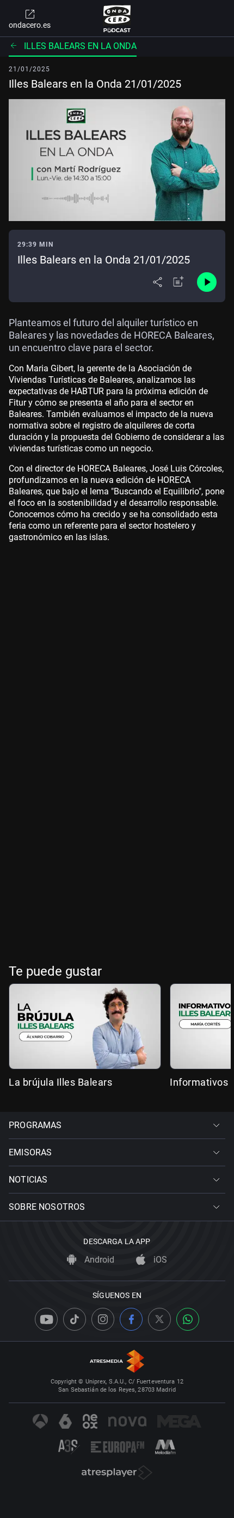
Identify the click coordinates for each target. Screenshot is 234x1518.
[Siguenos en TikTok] (74, 1319)
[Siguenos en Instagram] (102, 1319)
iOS (159, 1259)
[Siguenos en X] (159, 1319)
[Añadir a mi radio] (178, 282)
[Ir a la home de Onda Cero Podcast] (117, 18)
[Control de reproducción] (207, 282)
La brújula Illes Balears (60, 1082)
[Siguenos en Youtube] (46, 1319)
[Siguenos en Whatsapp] (187, 1319)
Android (98, 1259)
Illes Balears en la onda (80, 46)
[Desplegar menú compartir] (157, 282)
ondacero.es (30, 25)
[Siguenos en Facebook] (131, 1319)
